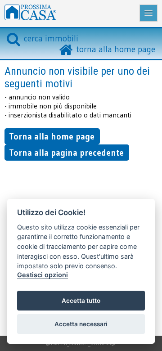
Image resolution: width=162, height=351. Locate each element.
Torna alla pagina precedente (66, 152)
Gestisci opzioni (42, 275)
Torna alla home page (51, 136)
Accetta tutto (81, 300)
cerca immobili (51, 38)
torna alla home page (115, 49)
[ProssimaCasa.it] (78, 13)
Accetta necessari (81, 324)
